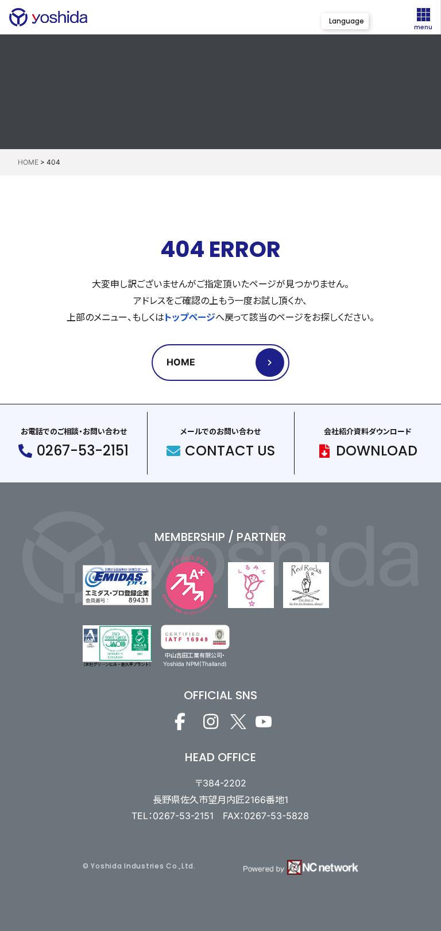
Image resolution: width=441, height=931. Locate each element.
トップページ (189, 317)
